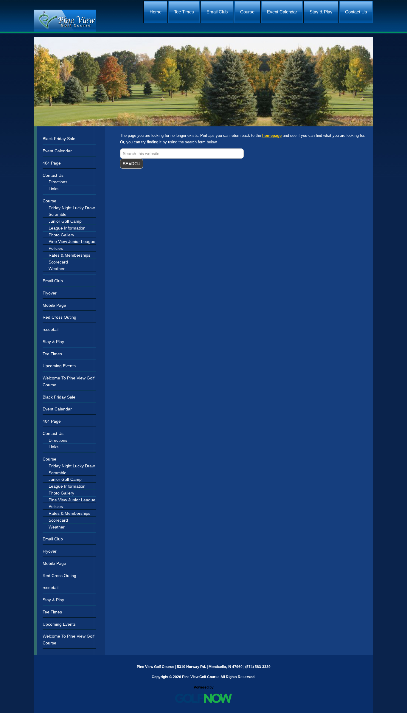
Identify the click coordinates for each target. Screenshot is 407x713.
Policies (56, 248)
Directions (58, 181)
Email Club (53, 280)
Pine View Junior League (72, 241)
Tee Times (52, 353)
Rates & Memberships (69, 255)
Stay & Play (53, 341)
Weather (57, 268)
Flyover (50, 293)
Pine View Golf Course (65, 20)
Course (49, 201)
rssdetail (50, 329)
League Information (67, 228)
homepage (272, 135)
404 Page (52, 163)
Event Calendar (57, 150)
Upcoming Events (59, 365)
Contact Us (53, 175)
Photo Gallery (61, 234)
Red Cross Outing (59, 317)
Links (53, 188)
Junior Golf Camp (65, 221)
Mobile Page (54, 305)
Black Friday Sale (59, 138)
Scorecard (58, 262)
